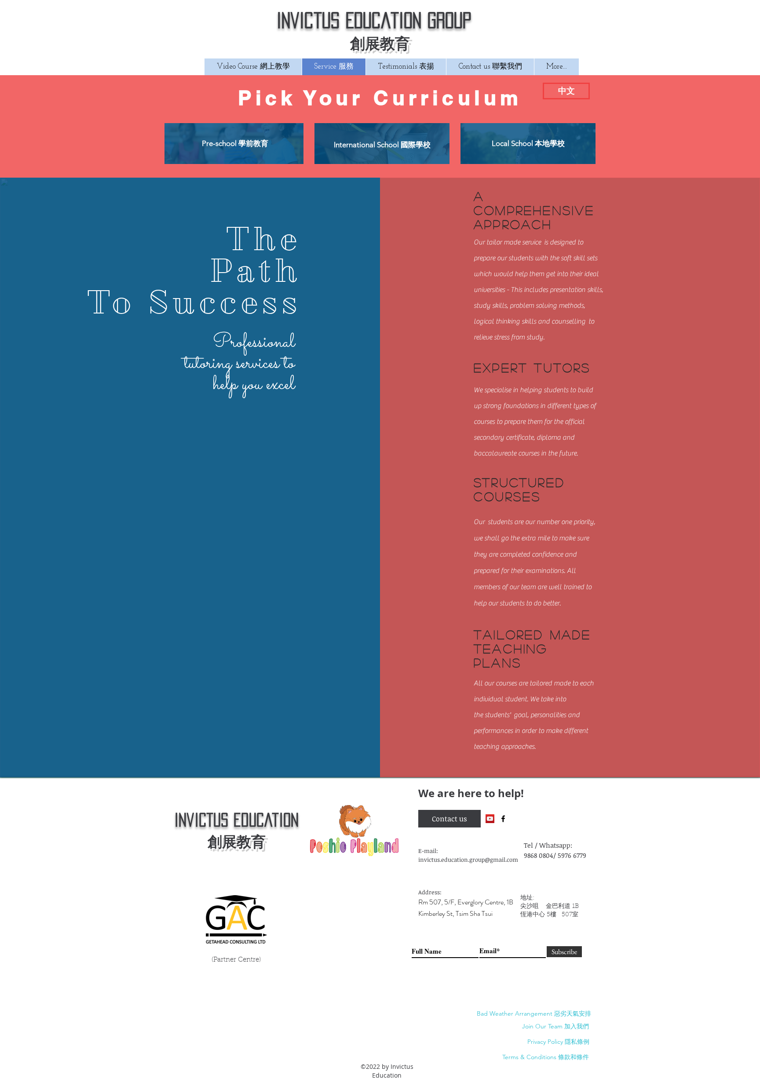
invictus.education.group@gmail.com (468, 860)
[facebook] (503, 818)
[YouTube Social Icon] (490, 818)
